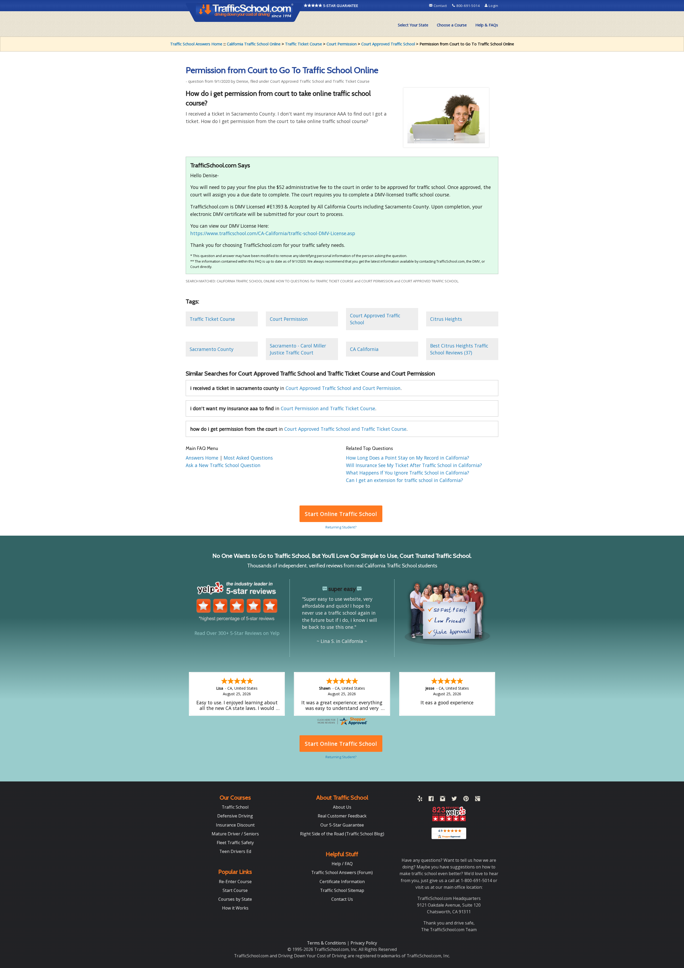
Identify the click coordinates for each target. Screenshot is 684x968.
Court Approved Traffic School (388, 43)
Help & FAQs (486, 24)
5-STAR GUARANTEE (340, 5)
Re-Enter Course (235, 881)
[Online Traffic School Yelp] (420, 800)
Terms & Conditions (327, 943)
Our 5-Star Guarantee (342, 825)
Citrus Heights (446, 319)
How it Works (235, 908)
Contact (440, 5)
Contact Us (342, 899)
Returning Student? (340, 527)
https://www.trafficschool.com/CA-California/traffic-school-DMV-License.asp (272, 233)
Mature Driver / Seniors (235, 834)
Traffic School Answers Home (196, 43)
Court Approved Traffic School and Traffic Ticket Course (345, 429)
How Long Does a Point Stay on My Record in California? (407, 458)
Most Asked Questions (248, 458)
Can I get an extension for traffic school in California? (404, 480)
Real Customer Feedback (342, 816)
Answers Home (203, 458)
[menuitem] (413, 25)
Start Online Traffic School (341, 513)
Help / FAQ (342, 864)
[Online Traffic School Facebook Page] (431, 800)
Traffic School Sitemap (342, 890)
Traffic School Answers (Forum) (342, 872)
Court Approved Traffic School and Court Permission (343, 388)
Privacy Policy (364, 943)
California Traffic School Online (254, 43)
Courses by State (235, 899)
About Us (342, 807)
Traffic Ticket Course (303, 43)
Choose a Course (452, 24)
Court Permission (342, 43)
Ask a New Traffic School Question (223, 465)
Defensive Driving (235, 816)
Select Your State (413, 24)
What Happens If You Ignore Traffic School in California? (407, 472)
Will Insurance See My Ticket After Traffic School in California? (414, 465)
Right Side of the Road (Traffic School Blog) (342, 834)
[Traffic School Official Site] (245, 12)
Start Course (235, 890)
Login (493, 5)
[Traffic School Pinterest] (466, 800)
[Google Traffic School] (477, 800)
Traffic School (235, 807)
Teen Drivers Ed (235, 851)
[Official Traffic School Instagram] (442, 800)
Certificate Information (342, 881)
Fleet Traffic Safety (235, 842)
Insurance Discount (235, 825)
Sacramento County (212, 349)
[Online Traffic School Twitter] (454, 800)
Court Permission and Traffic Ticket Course (328, 408)
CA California (364, 349)
